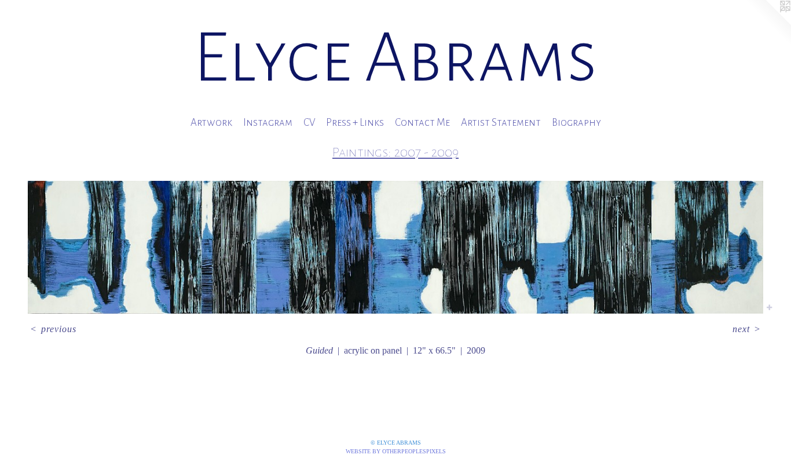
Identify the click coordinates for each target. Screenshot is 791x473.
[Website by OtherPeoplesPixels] (768, 23)
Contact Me (422, 122)
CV (309, 122)
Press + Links (355, 122)
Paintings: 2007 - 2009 (395, 152)
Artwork (211, 122)
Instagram (267, 122)
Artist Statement (501, 122)
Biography (576, 122)
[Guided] (395, 247)
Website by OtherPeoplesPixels (396, 451)
